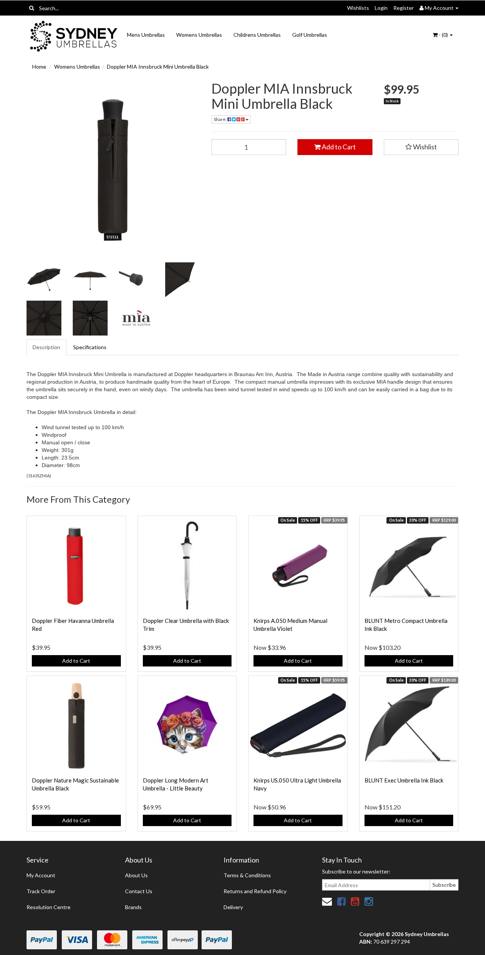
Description (46, 347)
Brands (133, 907)
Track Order (41, 891)
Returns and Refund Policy (255, 891)
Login (381, 8)
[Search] (32, 8)
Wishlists (358, 8)
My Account (41, 875)
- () (443, 34)
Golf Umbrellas (309, 34)
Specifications (89, 347)
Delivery (233, 907)
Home (39, 66)
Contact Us (138, 891)
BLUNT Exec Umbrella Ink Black (404, 780)
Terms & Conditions (247, 875)
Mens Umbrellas (146, 34)
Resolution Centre (48, 907)
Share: (220, 119)
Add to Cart (338, 147)
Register (403, 8)
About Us (136, 875)
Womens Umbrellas (199, 34)
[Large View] (44, 279)
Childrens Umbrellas (257, 34)
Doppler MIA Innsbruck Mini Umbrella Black (158, 66)
